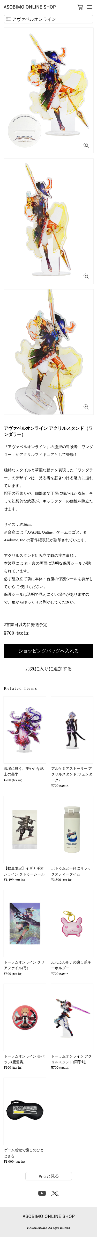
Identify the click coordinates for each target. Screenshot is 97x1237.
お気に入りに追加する (48, 668)
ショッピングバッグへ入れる (48, 651)
